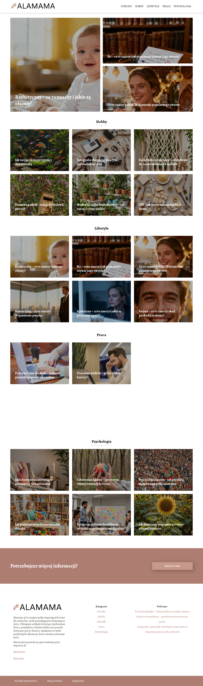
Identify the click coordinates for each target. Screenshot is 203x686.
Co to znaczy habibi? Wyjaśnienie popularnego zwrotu (144, 105)
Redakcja (19, 652)
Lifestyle (153, 6)
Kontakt (18, 658)
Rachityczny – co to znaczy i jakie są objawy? (53, 100)
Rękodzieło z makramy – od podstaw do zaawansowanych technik (163, 162)
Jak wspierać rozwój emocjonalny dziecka (37, 526)
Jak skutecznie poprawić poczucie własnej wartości (161, 526)
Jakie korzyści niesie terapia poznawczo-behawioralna (33, 482)
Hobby (139, 6)
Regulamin (78, 681)
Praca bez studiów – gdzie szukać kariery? (99, 375)
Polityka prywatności (26, 681)
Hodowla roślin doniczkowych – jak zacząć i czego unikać (100, 207)
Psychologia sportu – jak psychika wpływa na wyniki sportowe (161, 482)
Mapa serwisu (54, 681)
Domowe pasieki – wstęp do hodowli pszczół (39, 207)
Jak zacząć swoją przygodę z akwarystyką (33, 162)
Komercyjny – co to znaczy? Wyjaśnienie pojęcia (33, 313)
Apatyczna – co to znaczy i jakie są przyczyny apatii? (99, 313)
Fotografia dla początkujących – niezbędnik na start (98, 162)
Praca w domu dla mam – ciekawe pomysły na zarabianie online (37, 375)
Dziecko (126, 6)
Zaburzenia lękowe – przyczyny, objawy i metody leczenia (98, 482)
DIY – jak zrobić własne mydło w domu (160, 207)
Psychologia (182, 6)
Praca (167, 6)
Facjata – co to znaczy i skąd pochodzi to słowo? (157, 313)
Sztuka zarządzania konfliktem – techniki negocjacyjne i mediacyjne (100, 526)
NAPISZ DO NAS (172, 566)
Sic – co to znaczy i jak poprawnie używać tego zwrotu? (144, 57)
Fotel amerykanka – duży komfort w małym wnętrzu (162, 611)
